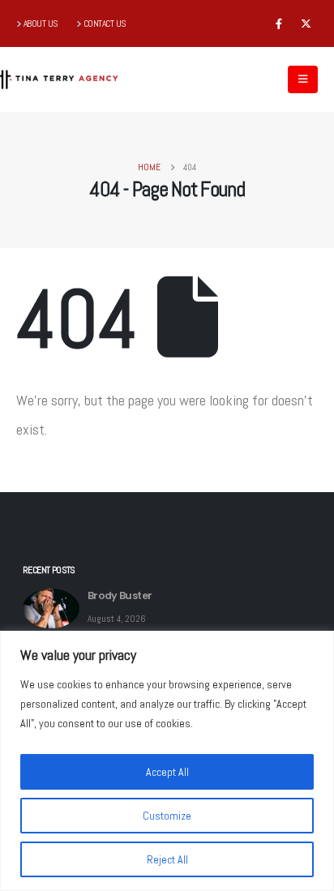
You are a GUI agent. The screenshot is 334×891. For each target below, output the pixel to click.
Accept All (167, 772)
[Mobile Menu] (303, 79)
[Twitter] (305, 23)
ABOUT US (41, 23)
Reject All (167, 859)
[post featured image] (51, 608)
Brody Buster (120, 595)
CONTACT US (105, 23)
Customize (167, 815)
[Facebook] (279, 23)
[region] (167, 761)
